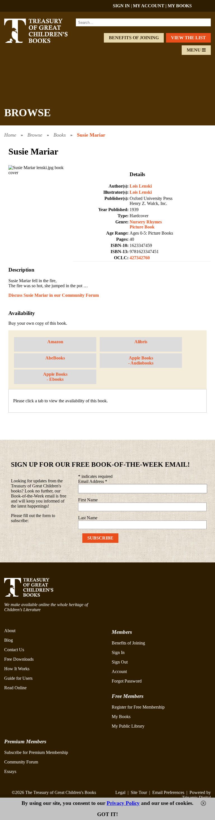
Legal (120, 792)
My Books (121, 716)
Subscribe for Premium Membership (36, 752)
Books (59, 135)
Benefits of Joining (134, 37)
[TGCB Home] (42, 41)
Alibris (140, 341)
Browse (34, 135)
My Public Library (128, 726)
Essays (10, 771)
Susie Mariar (91, 135)
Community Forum (21, 762)
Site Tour (139, 792)
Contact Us (14, 649)
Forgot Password (127, 681)
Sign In (118, 652)
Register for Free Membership (138, 707)
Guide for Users (18, 678)
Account (119, 671)
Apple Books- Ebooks (55, 377)
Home (10, 135)
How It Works (16, 668)
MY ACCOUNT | (150, 5)
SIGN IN (121, 5)
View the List (188, 37)
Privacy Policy (123, 803)
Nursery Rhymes (146, 221)
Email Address (92, 481)
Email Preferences (168, 792)
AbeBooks (55, 358)
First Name (88, 499)
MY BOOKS (180, 5)
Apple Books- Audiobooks (140, 360)
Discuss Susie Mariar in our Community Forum (53, 295)
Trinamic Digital (196, 797)
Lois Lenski (141, 186)
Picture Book (142, 227)
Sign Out (120, 662)
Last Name (87, 517)
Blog (8, 640)
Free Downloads (19, 659)
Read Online (15, 687)
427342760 (140, 257)
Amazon (55, 341)
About (9, 630)
